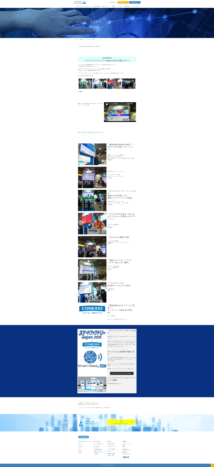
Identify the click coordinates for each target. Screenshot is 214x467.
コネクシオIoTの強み (96, 6)
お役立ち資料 (126, 6)
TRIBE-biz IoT (110, 451)
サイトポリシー (125, 448)
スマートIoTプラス (97, 444)
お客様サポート (113, 2)
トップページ (80, 443)
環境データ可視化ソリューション (100, 451)
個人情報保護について (126, 449)
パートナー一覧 (135, 6)
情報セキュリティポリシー (127, 451)
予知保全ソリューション (99, 452)
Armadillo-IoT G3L (111, 444)
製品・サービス (105, 6)
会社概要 (123, 444)
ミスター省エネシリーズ (112, 446)
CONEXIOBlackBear (111, 443)
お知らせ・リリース (81, 444)
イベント (75, 39)
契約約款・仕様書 (111, 455)
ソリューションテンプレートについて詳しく (122, 373)
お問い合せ (80, 452)
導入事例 (113, 6)
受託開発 (96, 454)
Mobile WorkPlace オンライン (127, 454)
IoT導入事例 (80, 446)
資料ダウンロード (124, 2)
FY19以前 (81, 39)
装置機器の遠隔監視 (98, 449)
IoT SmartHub (96, 446)
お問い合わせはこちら (121, 423)
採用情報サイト (125, 452)
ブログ (120, 6)
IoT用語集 (80, 451)
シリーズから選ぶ (96, 448)
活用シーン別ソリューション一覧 (83, 6)
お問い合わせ (135, 2)
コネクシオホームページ (126, 443)
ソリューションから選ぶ (97, 443)
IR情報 (123, 446)
